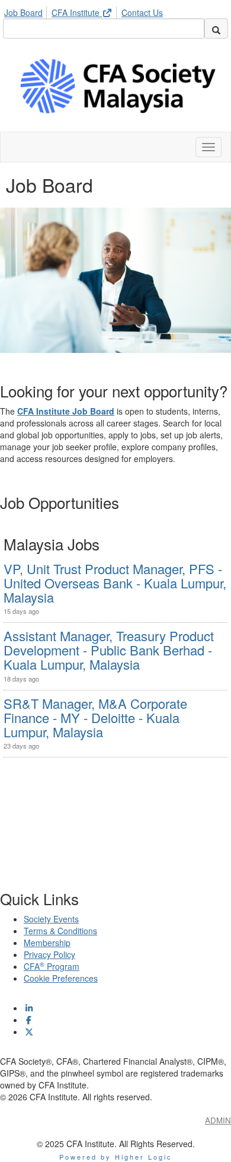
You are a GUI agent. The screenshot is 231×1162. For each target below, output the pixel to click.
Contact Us (142, 12)
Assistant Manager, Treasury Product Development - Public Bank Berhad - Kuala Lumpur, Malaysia (109, 649)
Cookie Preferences (61, 978)
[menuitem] (26, 10)
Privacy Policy (49, 954)
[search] (216, 28)
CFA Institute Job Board (65, 411)
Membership (47, 942)
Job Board (23, 12)
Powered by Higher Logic (115, 1156)
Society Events (51, 919)
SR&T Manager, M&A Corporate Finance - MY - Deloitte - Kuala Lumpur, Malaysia (95, 717)
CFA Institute (77, 12)
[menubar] (86, 10)
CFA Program (51, 966)
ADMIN (218, 1120)
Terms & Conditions (60, 931)
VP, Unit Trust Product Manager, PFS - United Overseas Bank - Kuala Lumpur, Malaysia (115, 582)
